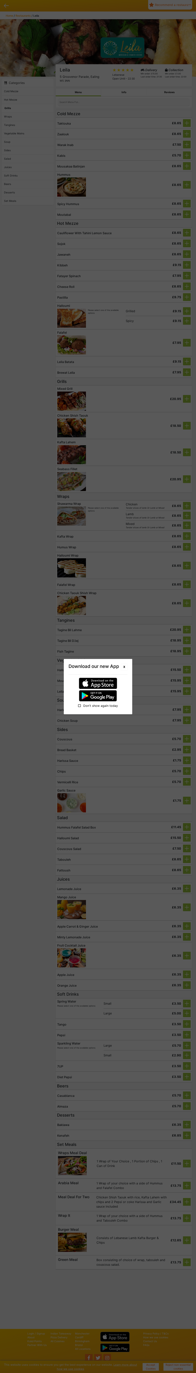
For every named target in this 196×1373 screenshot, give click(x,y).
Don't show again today (100, 706)
